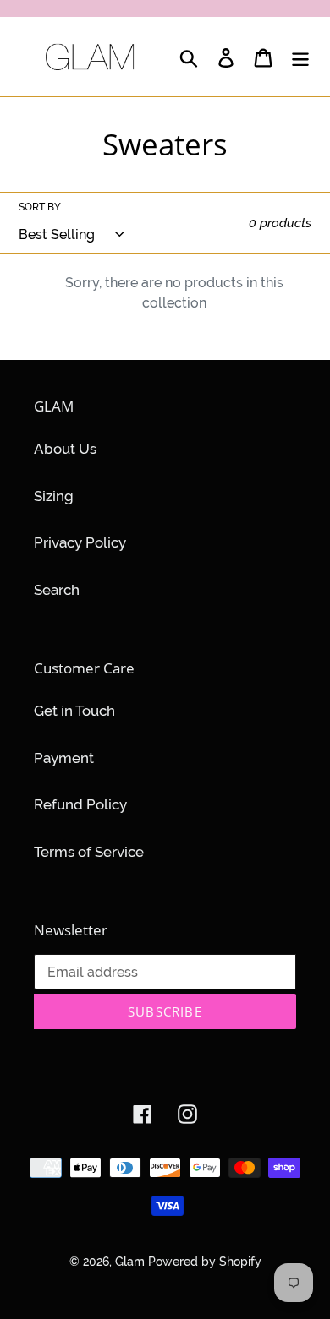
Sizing (54, 496)
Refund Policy (80, 804)
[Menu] (300, 56)
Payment (64, 757)
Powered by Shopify (204, 1261)
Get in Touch (74, 710)
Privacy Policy (80, 542)
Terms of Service (89, 851)
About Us (65, 448)
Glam (131, 1261)
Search (57, 589)
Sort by (40, 207)
